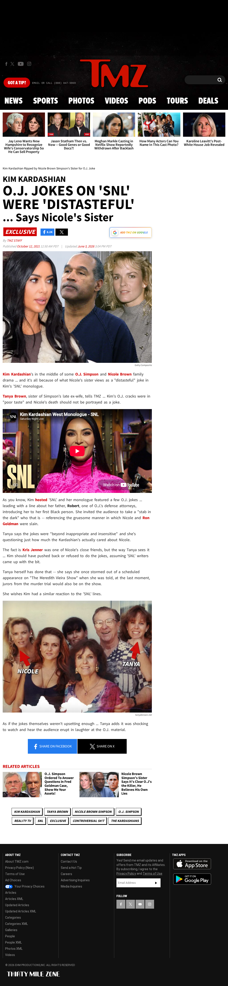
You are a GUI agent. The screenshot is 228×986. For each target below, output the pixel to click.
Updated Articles (17, 905)
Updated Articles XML (20, 911)
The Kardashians (125, 821)
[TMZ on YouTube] (140, 904)
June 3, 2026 (86, 246)
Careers (66, 874)
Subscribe (156, 882)
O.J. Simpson (128, 811)
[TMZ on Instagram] (29, 63)
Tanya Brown (57, 811)
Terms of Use (15, 874)
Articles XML (14, 899)
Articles (10, 892)
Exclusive (58, 821)
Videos (116, 101)
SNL (40, 821)
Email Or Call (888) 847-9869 (54, 83)
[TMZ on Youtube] (20, 63)
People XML (13, 942)
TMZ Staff (14, 240)
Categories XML (16, 924)
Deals (208, 101)
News (13, 101)
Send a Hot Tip (71, 868)
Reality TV (22, 821)
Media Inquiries (71, 886)
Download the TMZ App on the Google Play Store (192, 879)
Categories (13, 917)
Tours (177, 101)
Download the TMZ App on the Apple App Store (192, 864)
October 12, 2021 (28, 246)
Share (55, 746)
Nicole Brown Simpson (93, 811)
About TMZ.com (16, 861)
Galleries (11, 930)
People (10, 936)
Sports (45, 101)
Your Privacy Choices (29, 886)
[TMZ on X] (13, 63)
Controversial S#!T (88, 821)
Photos (81, 101)
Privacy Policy (126, 873)
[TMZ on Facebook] (6, 63)
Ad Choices (13, 880)
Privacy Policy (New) (19, 868)
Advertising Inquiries (75, 880)
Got (17, 83)
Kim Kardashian (27, 811)
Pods (147, 101)
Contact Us (69, 861)
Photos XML (13, 948)
